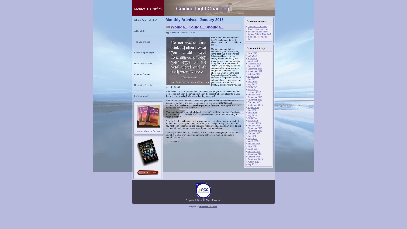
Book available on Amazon (148, 131)
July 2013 (252, 164)
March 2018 (253, 61)
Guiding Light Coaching (202, 8)
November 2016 (255, 100)
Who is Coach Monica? (145, 20)
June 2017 (252, 81)
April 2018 (252, 58)
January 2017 (254, 95)
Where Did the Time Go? (259, 34)
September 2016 (255, 105)
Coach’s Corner (142, 74)
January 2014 (254, 151)
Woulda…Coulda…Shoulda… (197, 27)
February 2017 (254, 92)
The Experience (142, 42)
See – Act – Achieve (257, 26)
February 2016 (254, 123)
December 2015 (255, 128)
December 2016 (255, 97)
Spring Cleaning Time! (258, 29)
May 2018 (252, 56)
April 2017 (252, 87)
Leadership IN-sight (144, 52)
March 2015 (253, 141)
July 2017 (252, 79)
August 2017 (253, 76)
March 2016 (253, 120)
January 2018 (254, 66)
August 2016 (253, 107)
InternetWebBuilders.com (208, 207)
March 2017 (253, 89)
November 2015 (255, 131)
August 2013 (253, 162)
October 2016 (254, 102)
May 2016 (252, 115)
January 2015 (254, 143)
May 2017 (252, 84)
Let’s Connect (141, 96)
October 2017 (254, 74)
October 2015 (254, 133)
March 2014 (253, 149)
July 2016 (252, 110)
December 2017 (255, 69)
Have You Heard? (143, 63)
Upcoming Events (143, 85)
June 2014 (252, 146)
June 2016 (252, 112)
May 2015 (252, 138)
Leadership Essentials (258, 32)
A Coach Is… (140, 31)
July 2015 (252, 136)
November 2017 (255, 71)
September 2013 (255, 159)
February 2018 (254, 63)
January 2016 (254, 126)
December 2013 (255, 154)
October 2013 (254, 157)
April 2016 (252, 118)
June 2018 (252, 53)
